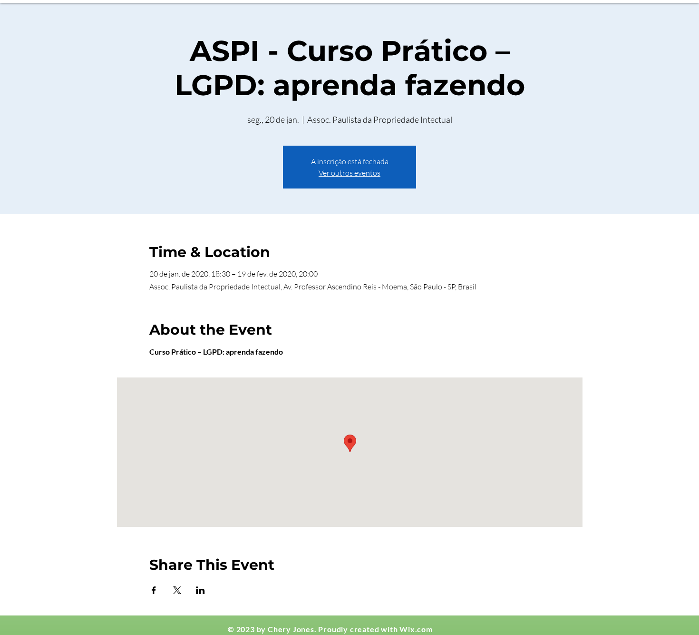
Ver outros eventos (349, 173)
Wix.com (416, 629)
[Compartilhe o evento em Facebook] (153, 590)
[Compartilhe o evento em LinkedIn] (200, 590)
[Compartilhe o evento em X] (177, 590)
